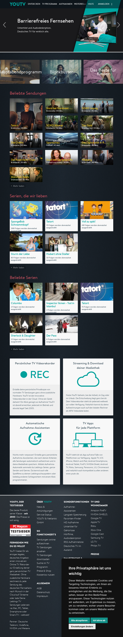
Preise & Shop (44, 570)
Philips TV (96, 545)
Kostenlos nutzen (46, 574)
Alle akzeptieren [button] (79, 620)
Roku (93, 526)
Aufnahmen (65, 4)
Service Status (44, 514)
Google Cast (97, 533)
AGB (39, 588)
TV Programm (49, 4)
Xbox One (96, 530)
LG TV (94, 541)
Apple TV (95, 522)
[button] (111, 4)
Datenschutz (43, 592)
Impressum (42, 596)
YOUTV (18, 4)
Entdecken (34, 4)
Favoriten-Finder (72, 518)
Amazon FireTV (98, 510)
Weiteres (79, 4)
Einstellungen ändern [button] (82, 626)
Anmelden (103, 4)
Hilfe (91, 4)
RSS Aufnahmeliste (73, 542)
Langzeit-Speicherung (75, 514)
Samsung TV (97, 537)
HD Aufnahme (71, 522)
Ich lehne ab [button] (99, 620)
